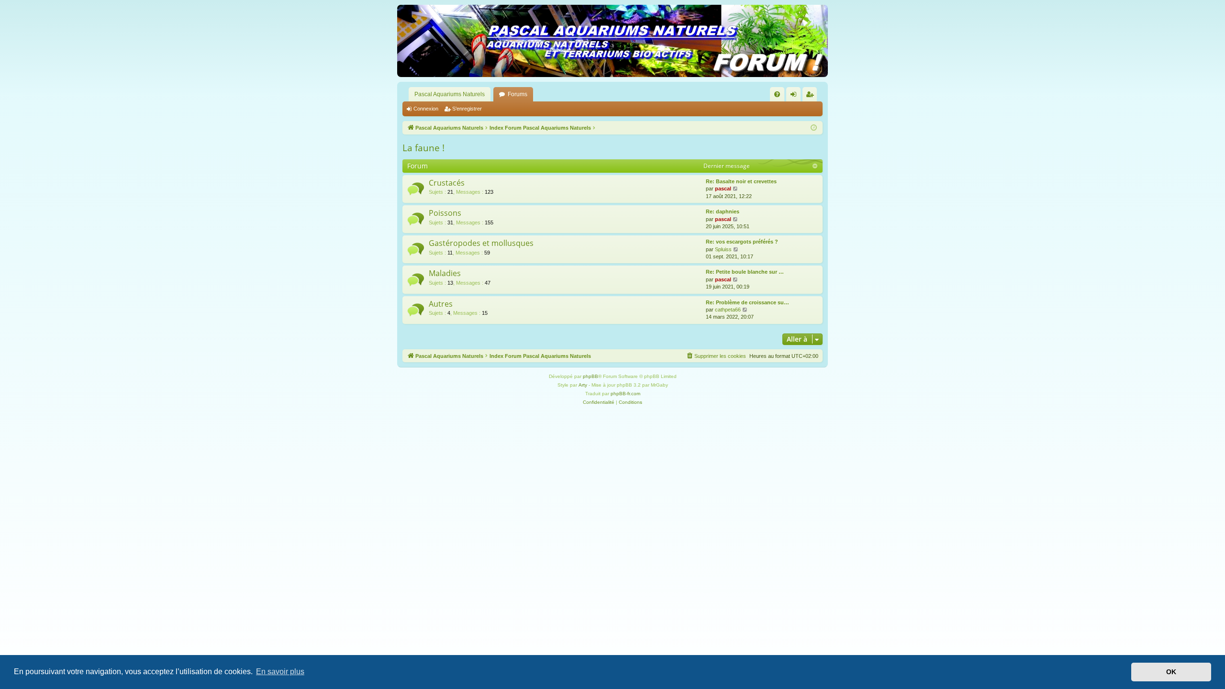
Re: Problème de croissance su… (747, 302)
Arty (583, 385)
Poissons (445, 213)
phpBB (590, 376)
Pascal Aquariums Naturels (449, 94)
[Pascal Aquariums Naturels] (612, 41)
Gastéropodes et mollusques (481, 243)
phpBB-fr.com (625, 393)
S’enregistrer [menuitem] (811, 96)
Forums (517, 94)
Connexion (425, 108)
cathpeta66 (728, 309)
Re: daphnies (722, 211)
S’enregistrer (467, 108)
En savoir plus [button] (280, 671)
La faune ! (423, 148)
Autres (441, 304)
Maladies (445, 273)
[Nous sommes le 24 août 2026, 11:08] (814, 127)
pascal (723, 188)
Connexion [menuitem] (795, 96)
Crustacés (447, 183)
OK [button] (1171, 672)
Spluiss (723, 249)
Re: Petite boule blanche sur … (745, 272)
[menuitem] (777, 94)
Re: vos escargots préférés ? (742, 241)
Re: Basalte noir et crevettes (741, 181)
